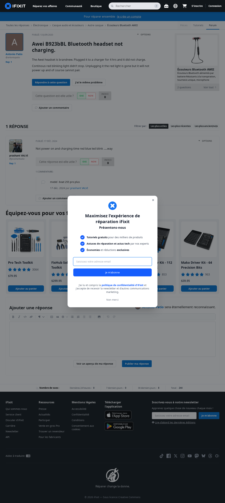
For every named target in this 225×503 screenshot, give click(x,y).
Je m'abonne (112, 272)
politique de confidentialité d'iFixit (122, 285)
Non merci (112, 299)
